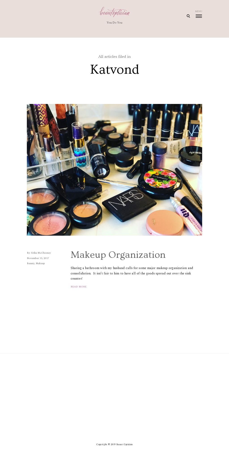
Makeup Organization (118, 254)
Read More (79, 287)
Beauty (30, 263)
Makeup (40, 263)
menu (198, 11)
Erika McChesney (41, 253)
